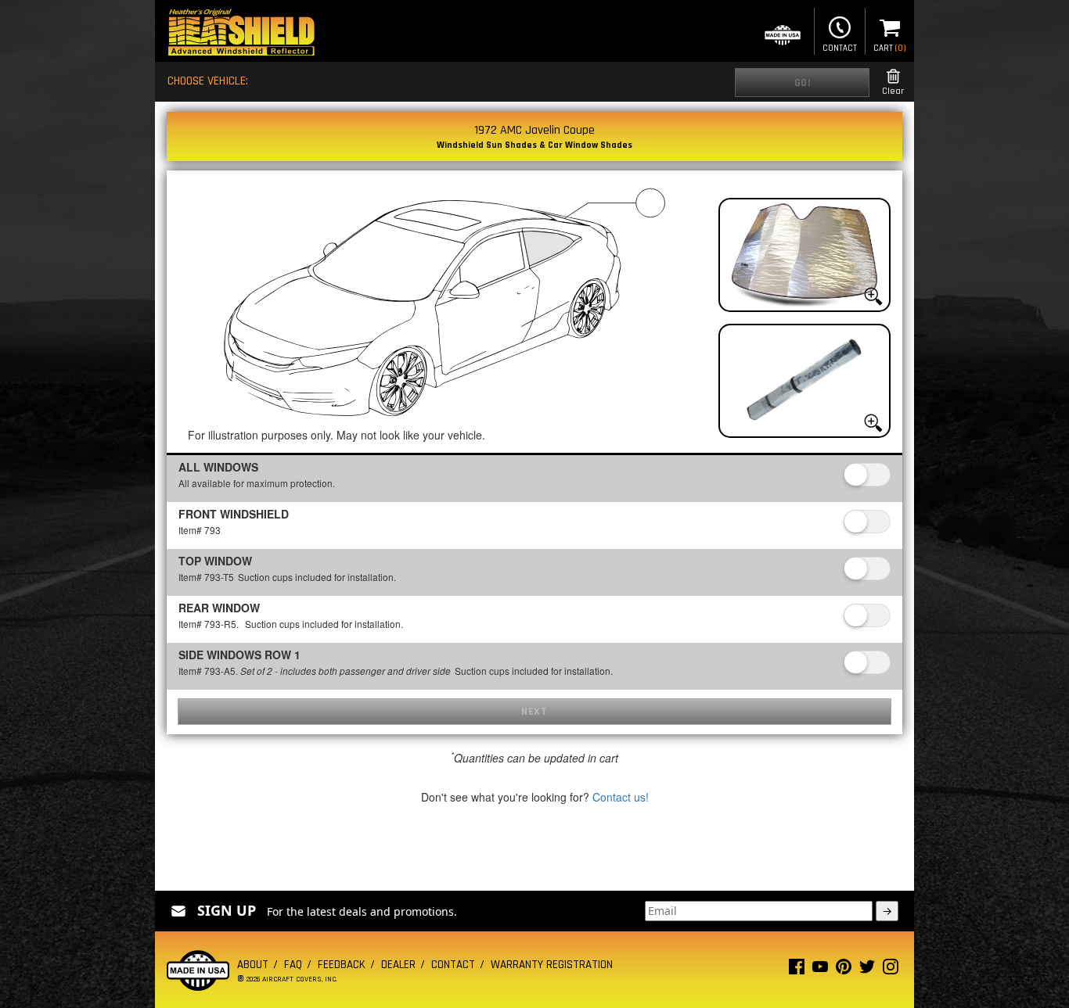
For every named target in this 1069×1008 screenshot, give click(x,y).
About (252, 964)
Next (534, 712)
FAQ (293, 964)
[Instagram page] (890, 970)
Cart (889, 48)
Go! (802, 83)
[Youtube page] (820, 970)
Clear (893, 91)
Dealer (398, 964)
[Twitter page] (867, 970)
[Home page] (241, 34)
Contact (839, 48)
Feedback (341, 964)
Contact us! (620, 797)
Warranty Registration (552, 964)
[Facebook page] (796, 970)
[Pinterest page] (843, 970)
